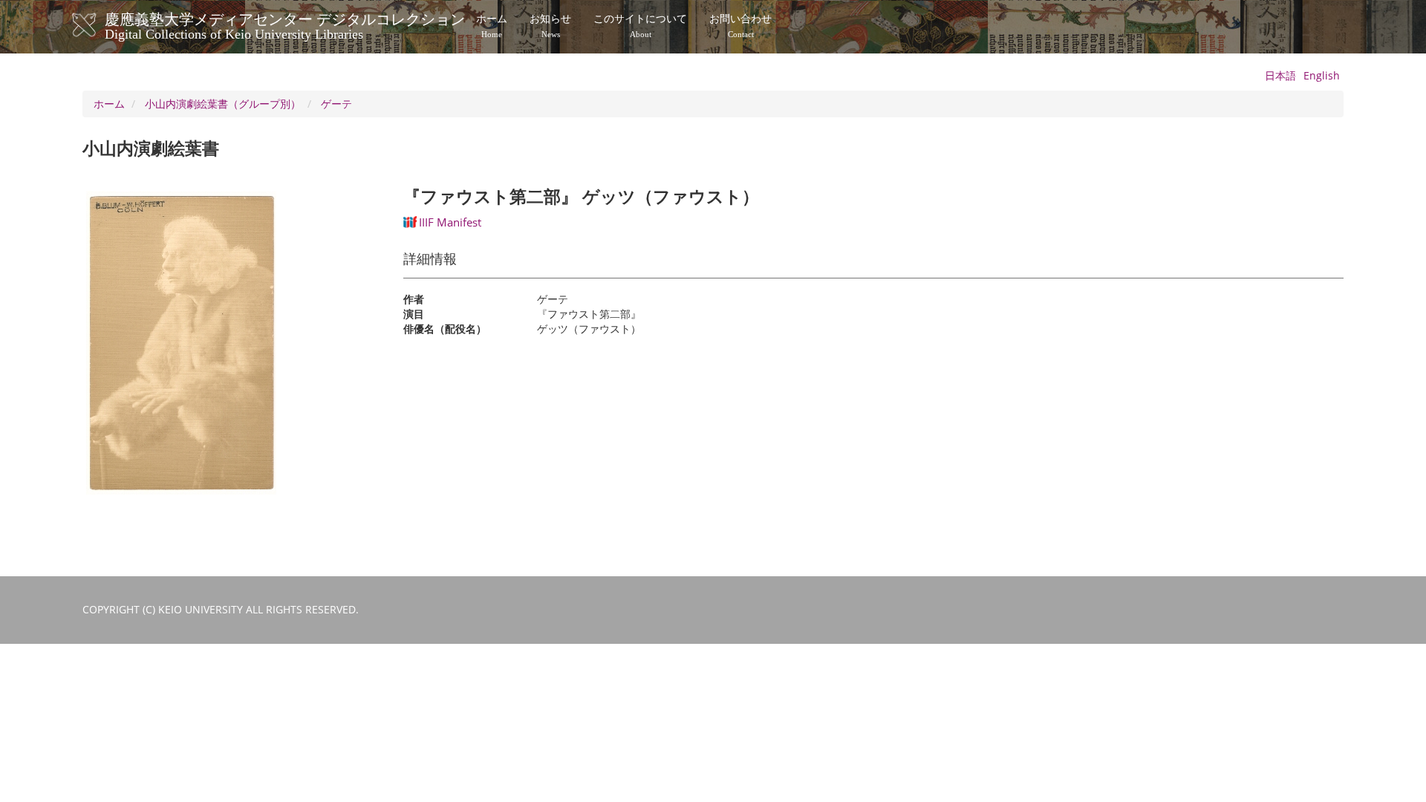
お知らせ (550, 26)
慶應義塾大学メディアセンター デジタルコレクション (285, 24)
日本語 (1280, 75)
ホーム (491, 26)
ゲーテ (336, 104)
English (1321, 75)
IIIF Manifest (450, 222)
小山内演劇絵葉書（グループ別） (223, 104)
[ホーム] (99, 25)
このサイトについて (640, 26)
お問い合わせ (740, 26)
